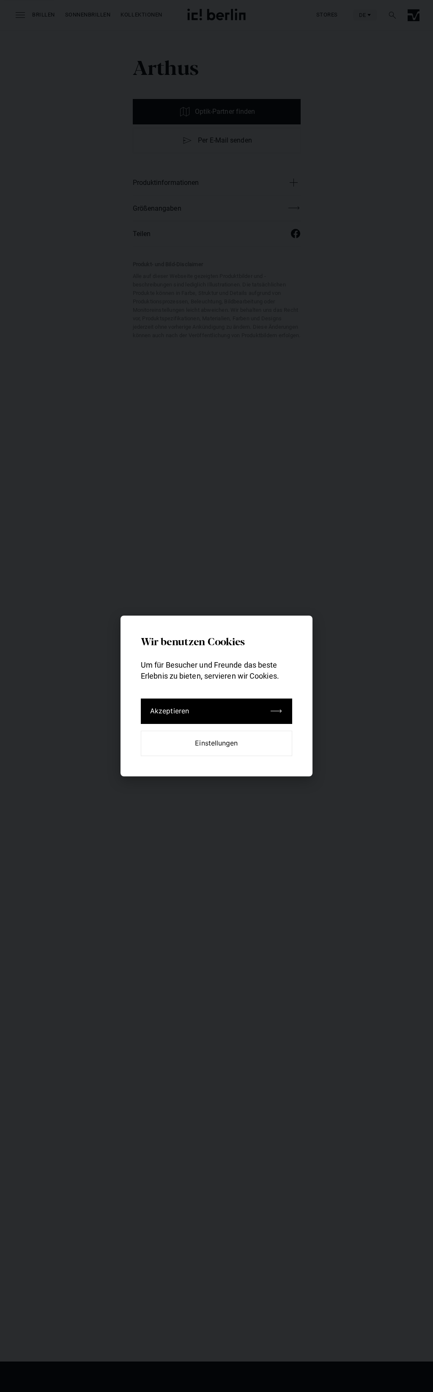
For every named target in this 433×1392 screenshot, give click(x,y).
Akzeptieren (169, 711)
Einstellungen (216, 743)
